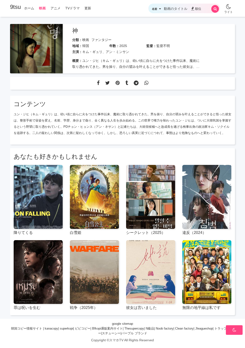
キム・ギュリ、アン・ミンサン (105, 52)
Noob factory (164, 328)
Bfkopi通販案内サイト (107, 328)
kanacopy (51, 328)
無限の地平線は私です (201, 308)
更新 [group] (87, 8)
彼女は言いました (141, 308)
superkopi (66, 328)
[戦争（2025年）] (94, 272)
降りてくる (23, 233)
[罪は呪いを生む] (38, 272)
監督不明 (163, 46)
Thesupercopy (134, 328)
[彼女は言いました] (150, 272)
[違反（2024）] (206, 197)
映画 (85, 40)
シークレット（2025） (145, 233)
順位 (198, 9)
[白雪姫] (94, 197)
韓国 (85, 46)
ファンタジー (101, 40)
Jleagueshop (204, 328)
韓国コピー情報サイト (26, 328)
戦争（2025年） (84, 308)
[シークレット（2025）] (150, 197)
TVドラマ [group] (72, 8)
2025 (123, 46)
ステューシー (111, 333)
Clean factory (184, 328)
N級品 (150, 328)
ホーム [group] (29, 8)
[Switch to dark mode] (228, 5)
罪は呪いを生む (27, 308)
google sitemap (122, 323)
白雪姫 (75, 233)
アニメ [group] (55, 8)
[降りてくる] (38, 197)
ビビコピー (82, 328)
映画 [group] (42, 8)
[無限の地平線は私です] (206, 272)
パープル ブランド (134, 333)
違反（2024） (194, 233)
